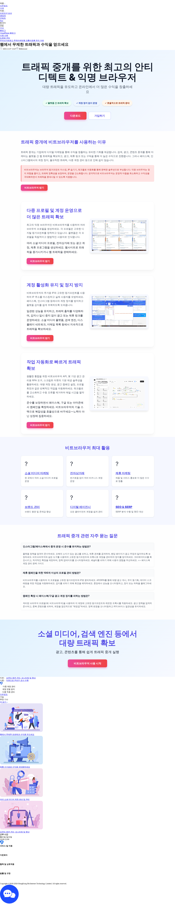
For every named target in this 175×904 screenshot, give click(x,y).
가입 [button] (2, 697)
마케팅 (20, 41)
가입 (1, 25)
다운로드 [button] (4, 694)
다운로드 (4, 6)
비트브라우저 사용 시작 (87, 663)
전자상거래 (5, 41)
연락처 (3, 18)
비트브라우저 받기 (34, 187)
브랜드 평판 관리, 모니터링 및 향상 (21, 678)
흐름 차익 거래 (37, 41)
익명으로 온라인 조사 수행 (17, 680)
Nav (1, 21)
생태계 (3, 16)
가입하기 (99, 115)
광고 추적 (14, 41)
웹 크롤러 (27, 41)
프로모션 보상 (6, 13)
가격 (2, 8)
